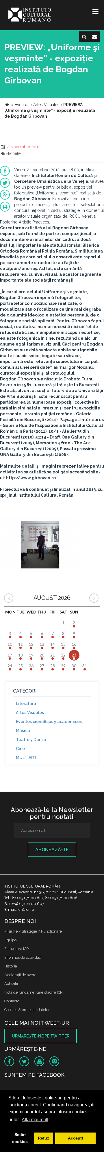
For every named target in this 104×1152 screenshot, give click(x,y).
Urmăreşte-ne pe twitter (40, 1036)
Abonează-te (52, 849)
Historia (10, 966)
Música (23, 730)
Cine (20, 748)
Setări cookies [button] (20, 1138)
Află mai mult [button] (35, 1119)
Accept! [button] (75, 1138)
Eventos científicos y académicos (49, 721)
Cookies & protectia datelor (27, 1010)
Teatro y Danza (31, 739)
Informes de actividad (22, 957)
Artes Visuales (30, 712)
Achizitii (11, 983)
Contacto (11, 1001)
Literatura (26, 703)
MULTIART (26, 757)
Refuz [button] (43, 1138)
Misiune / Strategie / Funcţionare (33, 931)
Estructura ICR (16, 949)
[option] (40, 543)
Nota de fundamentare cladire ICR (33, 992)
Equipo (10, 940)
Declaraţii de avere (20, 975)
